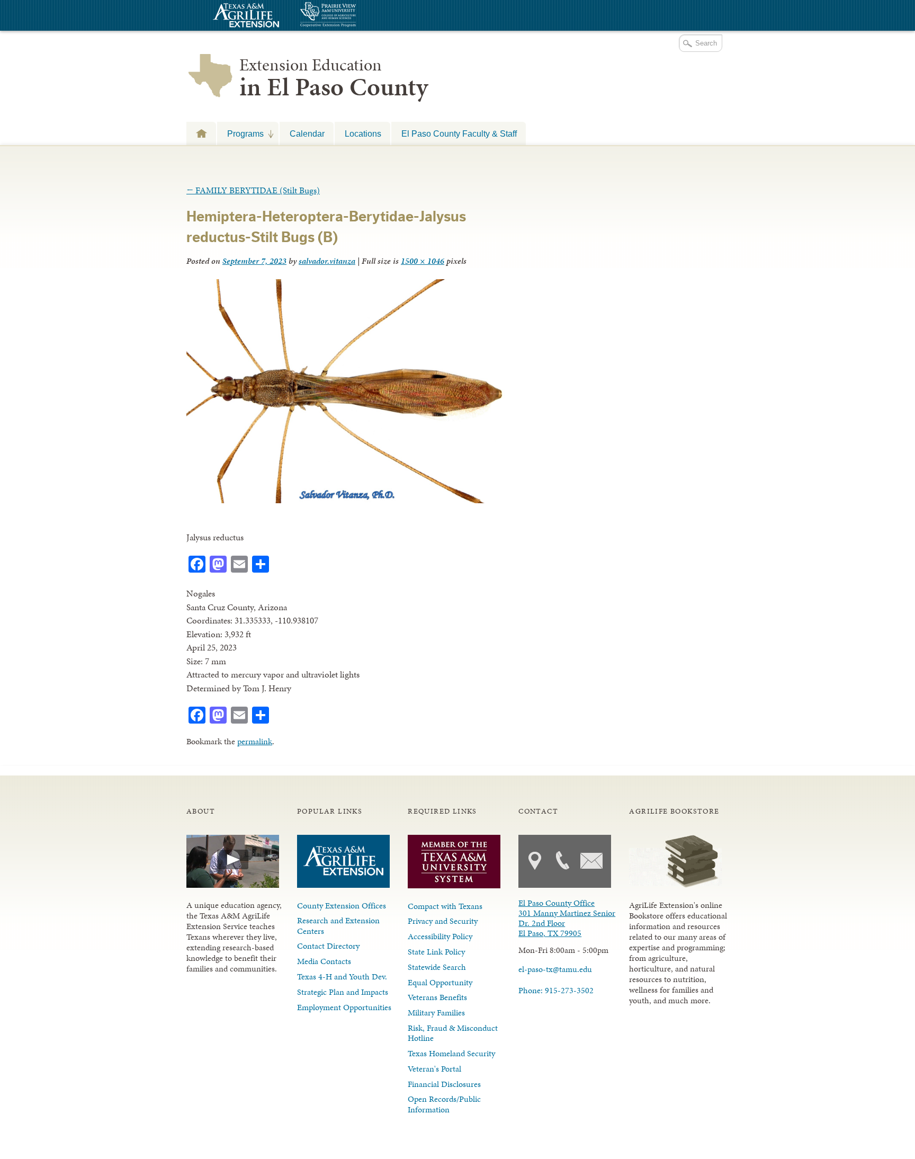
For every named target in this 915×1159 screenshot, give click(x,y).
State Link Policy (436, 952)
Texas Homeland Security (451, 1053)
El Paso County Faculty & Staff (459, 133)
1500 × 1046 (422, 261)
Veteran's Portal (434, 1069)
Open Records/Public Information (444, 1104)
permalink (254, 741)
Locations (363, 133)
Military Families (436, 1012)
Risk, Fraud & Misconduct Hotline (453, 1033)
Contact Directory (328, 946)
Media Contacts (324, 961)
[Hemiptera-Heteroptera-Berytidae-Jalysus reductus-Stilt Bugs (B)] (346, 500)
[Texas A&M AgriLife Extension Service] (245, 16)
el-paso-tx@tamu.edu (555, 969)
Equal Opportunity (440, 982)
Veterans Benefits (437, 997)
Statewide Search (437, 967)
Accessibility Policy (440, 936)
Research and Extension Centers (338, 925)
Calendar (307, 133)
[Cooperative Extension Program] (357, 15)
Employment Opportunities (344, 1007)
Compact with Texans (445, 906)
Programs (240, 133)
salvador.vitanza (327, 261)
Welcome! (201, 133)
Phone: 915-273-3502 (556, 990)
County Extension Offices (341, 905)
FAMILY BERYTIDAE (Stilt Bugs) (253, 190)
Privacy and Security (443, 921)
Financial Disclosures (444, 1084)
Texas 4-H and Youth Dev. (342, 976)
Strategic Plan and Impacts (342, 992)
